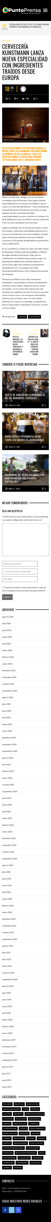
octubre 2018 (8, 973)
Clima (25, 1109)
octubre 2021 (8, 932)
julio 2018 (6, 993)
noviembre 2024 (9, 744)
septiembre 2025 (9, 690)
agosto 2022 (7, 865)
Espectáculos (20, 1124)
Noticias (35, 1133)
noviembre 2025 (9, 677)
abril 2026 (6, 643)
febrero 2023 (8, 825)
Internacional (10, 1128)
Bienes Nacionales (11, 1109)
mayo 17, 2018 (14, 489)
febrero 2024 (8, 771)
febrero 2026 (8, 657)
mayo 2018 (7, 1006)
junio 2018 (6, 999)
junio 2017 (6, 1080)
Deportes (18, 1114)
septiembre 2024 (9, 751)
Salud (41, 1153)
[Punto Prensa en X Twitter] (12, 1210)
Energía (6, 1124)
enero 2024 (7, 778)
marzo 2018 (7, 1019)
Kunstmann (34, 317)
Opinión (6, 1138)
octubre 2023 (8, 784)
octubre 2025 (8, 684)
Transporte (22, 1163)
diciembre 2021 (9, 919)
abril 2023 (6, 811)
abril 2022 (6, 892)
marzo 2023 (7, 818)
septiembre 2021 (9, 939)
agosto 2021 (7, 946)
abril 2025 (6, 717)
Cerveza (22, 317)
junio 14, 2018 (14, 447)
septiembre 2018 (9, 979)
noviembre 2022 (9, 845)
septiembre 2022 (9, 858)
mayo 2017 (7, 1087)
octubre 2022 (8, 852)
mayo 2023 (7, 805)
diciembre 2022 (9, 838)
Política (41, 1138)
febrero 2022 (8, 905)
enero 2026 (7, 664)
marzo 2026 (7, 650)
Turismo (7, 1167)
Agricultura (32, 1104)
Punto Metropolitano (13, 1148)
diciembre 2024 (9, 737)
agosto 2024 (7, 758)
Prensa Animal (20, 1143)
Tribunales (36, 1163)
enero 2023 (7, 831)
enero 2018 (7, 1033)
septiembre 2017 (9, 1060)
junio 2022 (6, 878)
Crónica (35, 1109)
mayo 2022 (7, 885)
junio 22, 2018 (14, 405)
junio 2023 (6, 798)
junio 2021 (6, 959)
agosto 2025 (7, 697)
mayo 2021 (7, 966)
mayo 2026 (7, 637)
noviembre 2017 (9, 1046)
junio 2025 (6, 711)
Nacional (24, 1133)
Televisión (37, 1158)
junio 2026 (6, 630)
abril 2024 (6, 764)
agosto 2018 (7, 986)
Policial (31, 1138)
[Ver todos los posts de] (23, 89)
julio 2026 (6, 623)
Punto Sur (7, 1153)
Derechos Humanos (34, 1114)
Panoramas (19, 1138)
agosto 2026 (7, 617)
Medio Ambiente (37, 1128)
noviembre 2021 (9, 926)
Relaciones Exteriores (26, 1153)
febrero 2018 (8, 1026)
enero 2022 (7, 912)
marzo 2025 (7, 724)
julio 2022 (6, 872)
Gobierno (33, 1124)
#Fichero (7, 41)
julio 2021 (6, 952)
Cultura (7, 1114)
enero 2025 (7, 731)
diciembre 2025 (9, 670)
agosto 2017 (7, 1066)
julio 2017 (6, 1073)
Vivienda (18, 1167)
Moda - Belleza (10, 1133)
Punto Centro (36, 1143)
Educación (21, 1119)
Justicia (23, 1128)
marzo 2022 (7, 899)
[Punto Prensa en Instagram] (18, 1210)
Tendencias (8, 1163)
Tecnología (24, 1158)
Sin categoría (9, 1158)
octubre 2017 (8, 1053)
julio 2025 (6, 704)
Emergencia (34, 1119)
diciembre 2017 (9, 1040)
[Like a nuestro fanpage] (5, 1210)
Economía (8, 1119)
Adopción (19, 1104)
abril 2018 (6, 1013)
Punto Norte (33, 1148)
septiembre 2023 (9, 791)
